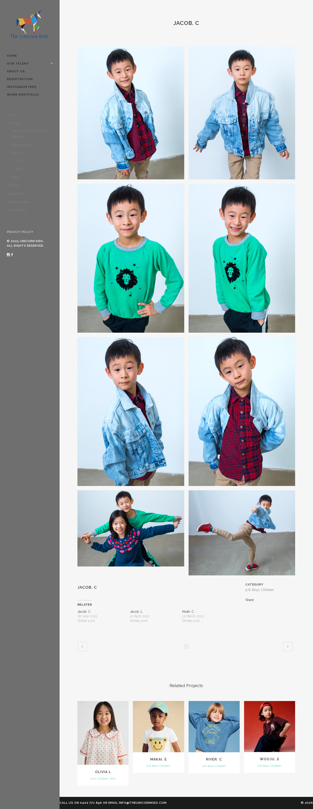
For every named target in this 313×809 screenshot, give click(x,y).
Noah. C (188, 611)
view (103, 732)
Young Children (22, 145)
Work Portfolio (16, 210)
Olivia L (103, 772)
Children (17, 153)
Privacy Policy (20, 232)
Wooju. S (269, 759)
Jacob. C (84, 611)
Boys (19, 168)
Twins (15, 177)
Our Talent (14, 123)
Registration (15, 193)
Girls (19, 160)
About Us (13, 185)
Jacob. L (136, 611)
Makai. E (158, 759)
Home (11, 115)
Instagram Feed (17, 201)
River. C (214, 759)
